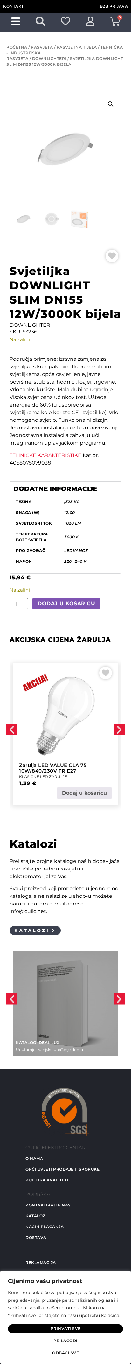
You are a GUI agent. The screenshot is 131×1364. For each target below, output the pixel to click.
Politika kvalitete (47, 1180)
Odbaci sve (65, 1352)
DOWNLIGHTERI (49, 58)
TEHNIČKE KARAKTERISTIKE (45, 455)
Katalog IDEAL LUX (37, 1042)
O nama (34, 1158)
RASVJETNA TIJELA (77, 47)
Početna (16, 47)
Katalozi (36, 1215)
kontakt (13, 6)
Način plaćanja (44, 1226)
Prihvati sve (66, 1328)
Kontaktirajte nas (48, 1205)
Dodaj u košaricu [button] (84, 793)
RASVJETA (42, 47)
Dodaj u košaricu (66, 604)
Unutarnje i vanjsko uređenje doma (49, 1049)
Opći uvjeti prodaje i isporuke (62, 1169)
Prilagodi (65, 1340)
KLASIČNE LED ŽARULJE (43, 776)
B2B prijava (114, 6)
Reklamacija (40, 1262)
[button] (110, 104)
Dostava (35, 1237)
